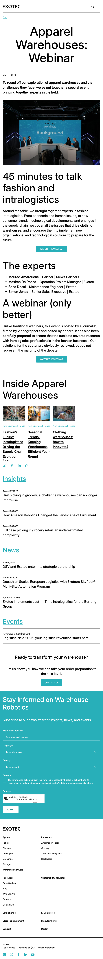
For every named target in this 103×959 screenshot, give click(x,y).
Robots (6, 842)
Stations (7, 848)
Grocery (45, 848)
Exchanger (8, 859)
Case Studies (9, 883)
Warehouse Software (13, 869)
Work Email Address (13, 730)
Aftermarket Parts (50, 842)
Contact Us (51, 682)
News (11, 550)
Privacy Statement (46, 947)
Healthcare (46, 859)
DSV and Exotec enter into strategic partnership (39, 567)
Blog (5, 17)
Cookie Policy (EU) (26, 947)
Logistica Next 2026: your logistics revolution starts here (46, 638)
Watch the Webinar (51, 248)
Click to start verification (26, 799)
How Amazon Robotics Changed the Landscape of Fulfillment (49, 515)
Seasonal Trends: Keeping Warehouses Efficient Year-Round (39, 444)
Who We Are (9, 894)
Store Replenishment (13, 920)
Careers (7, 899)
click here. (88, 783)
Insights (14, 479)
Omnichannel (9, 912)
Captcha (7, 791)
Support (7, 928)
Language (8, 745)
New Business (9, 426)
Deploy (44, 928)
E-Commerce (48, 912)
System (6, 837)
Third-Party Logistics (51, 853)
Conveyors (8, 853)
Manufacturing (49, 920)
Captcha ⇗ (38, 802)
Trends (21, 426)
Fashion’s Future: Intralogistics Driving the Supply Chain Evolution (13, 444)
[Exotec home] (12, 7)
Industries (46, 837)
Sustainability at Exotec (53, 877)
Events (13, 621)
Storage (6, 864)
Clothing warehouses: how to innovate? (63, 439)
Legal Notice (9, 947)
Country (7, 760)
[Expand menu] (98, 7)
